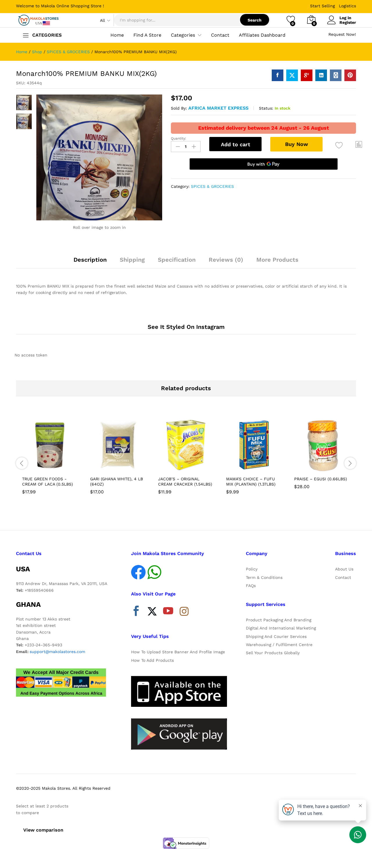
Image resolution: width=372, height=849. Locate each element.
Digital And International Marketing (281, 628)
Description (90, 260)
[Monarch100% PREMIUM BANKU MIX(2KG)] (277, 75)
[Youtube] (168, 612)
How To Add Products (152, 660)
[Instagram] (184, 611)
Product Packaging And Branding (278, 620)
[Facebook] (136, 612)
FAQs (251, 585)
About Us (344, 569)
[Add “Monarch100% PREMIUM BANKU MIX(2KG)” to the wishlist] (339, 145)
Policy (251, 569)
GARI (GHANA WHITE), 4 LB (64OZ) (116, 481)
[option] (50, 457)
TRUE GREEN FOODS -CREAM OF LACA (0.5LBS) (47, 481)
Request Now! (342, 34)
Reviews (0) (226, 260)
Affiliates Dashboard (262, 35)
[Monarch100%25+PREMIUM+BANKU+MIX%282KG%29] (292, 75)
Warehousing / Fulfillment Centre (279, 644)
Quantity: (178, 138)
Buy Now (296, 144)
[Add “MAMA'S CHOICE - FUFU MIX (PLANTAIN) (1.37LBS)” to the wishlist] (259, 466)
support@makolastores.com (57, 651)
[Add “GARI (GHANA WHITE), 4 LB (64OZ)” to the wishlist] (123, 466)
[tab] (90, 262)
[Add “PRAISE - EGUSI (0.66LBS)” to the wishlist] (327, 466)
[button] (358, 144)
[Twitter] (152, 612)
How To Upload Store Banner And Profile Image (178, 652)
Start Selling (322, 5)
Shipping (132, 260)
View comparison (43, 830)
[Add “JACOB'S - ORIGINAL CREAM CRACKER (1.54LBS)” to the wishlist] (191, 466)
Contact (220, 35)
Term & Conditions (264, 577)
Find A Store (147, 35)
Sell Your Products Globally (273, 652)
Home (117, 35)
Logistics (347, 5)
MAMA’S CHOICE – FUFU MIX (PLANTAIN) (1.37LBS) (251, 481)
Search (255, 20)
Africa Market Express (218, 108)
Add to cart (235, 144)
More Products (277, 260)
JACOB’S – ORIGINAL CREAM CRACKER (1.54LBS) (185, 481)
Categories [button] (183, 35)
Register (347, 22)
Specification (177, 260)
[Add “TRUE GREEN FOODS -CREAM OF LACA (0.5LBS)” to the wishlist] (55, 466)
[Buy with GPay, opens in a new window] (263, 164)
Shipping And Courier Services (276, 636)
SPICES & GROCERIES (212, 186)
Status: (266, 108)
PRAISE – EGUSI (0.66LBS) (320, 479)
